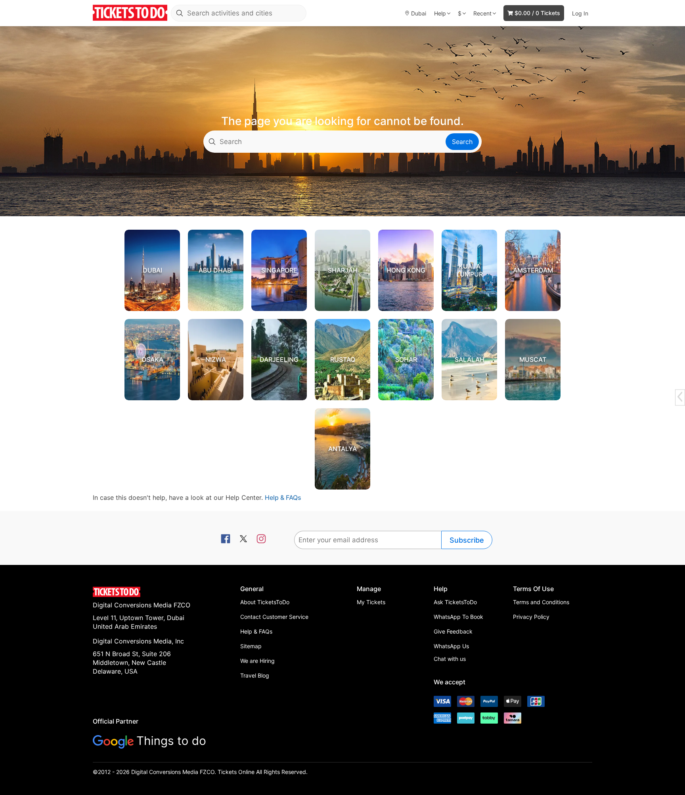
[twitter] (243, 539)
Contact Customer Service (274, 616)
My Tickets (371, 602)
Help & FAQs (283, 497)
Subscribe (467, 540)
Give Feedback (453, 631)
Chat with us (450, 658)
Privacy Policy (531, 616)
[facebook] (226, 539)
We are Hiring (257, 660)
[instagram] (261, 539)
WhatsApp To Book (458, 616)
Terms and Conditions (541, 602)
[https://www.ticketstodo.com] (130, 13)
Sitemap (251, 646)
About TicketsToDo (264, 602)
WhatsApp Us (451, 646)
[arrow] (679, 397)
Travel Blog (254, 675)
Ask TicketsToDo (455, 602)
